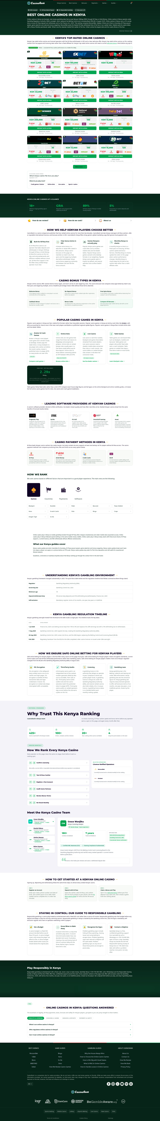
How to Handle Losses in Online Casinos (94, 1067)
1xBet (34, 1057)
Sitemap (110, 1118)
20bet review (116, 159)
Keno (60, 1057)
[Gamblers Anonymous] (48, 1101)
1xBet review (80, 75)
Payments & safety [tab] (85, 1018)
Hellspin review (80, 159)
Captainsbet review (44, 159)
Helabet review (115, 131)
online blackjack (102, 387)
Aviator (124, 323)
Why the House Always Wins (94, 1053)
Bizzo (34, 1060)
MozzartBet (34, 1053)
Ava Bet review (115, 103)
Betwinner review (44, 131)
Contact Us (125, 1057)
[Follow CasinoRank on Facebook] (109, 1084)
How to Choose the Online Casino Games (94, 1057)
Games (104, 3)
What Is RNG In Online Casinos (94, 1063)
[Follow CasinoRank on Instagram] (113, 1084)
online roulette (114, 387)
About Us (125, 1053)
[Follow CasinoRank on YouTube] (122, 1084)
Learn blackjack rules (116, 361)
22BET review (44, 103)
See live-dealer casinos (90, 361)
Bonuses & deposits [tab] (69, 1018)
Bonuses (84, 3)
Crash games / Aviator (37, 184)
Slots (60, 1063)
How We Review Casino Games (60, 1067)
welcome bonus (112, 43)
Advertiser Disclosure (125, 31)
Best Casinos (73, 3)
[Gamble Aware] (102, 1101)
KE (29, 1084)
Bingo (60, 1053)
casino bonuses (96, 284)
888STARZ (33, 1063)
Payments (95, 3)
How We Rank (125, 1063)
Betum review (80, 103)
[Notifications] (131, 3)
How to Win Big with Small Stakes (94, 1060)
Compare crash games (36, 361)
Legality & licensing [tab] (36, 1018)
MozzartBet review (44, 75)
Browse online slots (62, 361)
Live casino (61, 184)
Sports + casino (72, 184)
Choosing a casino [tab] (52, 1018)
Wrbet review (115, 75)
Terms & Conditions (53, 1118)
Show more (79, 167)
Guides (113, 3)
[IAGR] (38, 1101)
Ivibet (34, 1067)
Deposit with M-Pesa (44, 72)
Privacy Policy (125, 1067)
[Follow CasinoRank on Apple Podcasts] (131, 1084)
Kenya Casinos (61, 3)
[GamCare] (61, 1101)
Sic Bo (60, 1060)
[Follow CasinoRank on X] (117, 1084)
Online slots (51, 184)
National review (80, 131)
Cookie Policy (84, 1118)
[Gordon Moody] (77, 1101)
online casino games (38, 389)
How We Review (125, 1060)
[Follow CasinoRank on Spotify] (126, 1084)
